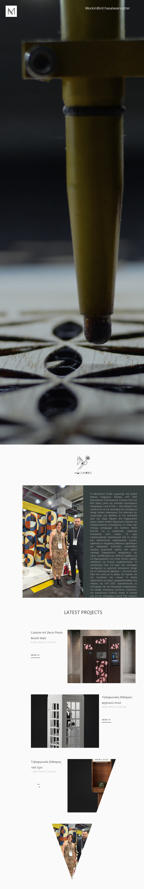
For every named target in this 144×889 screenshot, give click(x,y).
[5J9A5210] (102, 656)
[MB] (11, 11)
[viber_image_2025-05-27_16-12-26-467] (65, 850)
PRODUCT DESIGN (46, 642)
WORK (34, 642)
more (34, 655)
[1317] (65, 721)
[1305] (102, 785)
